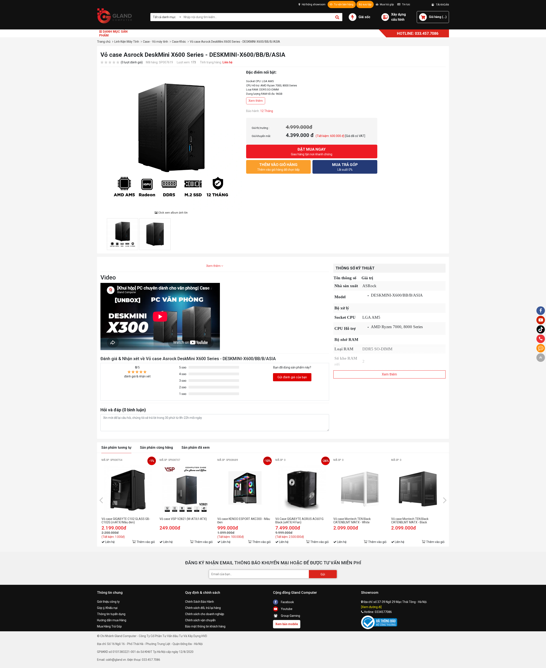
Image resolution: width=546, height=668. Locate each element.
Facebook (287, 602)
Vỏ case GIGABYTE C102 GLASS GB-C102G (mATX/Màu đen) (126, 520)
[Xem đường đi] (371, 607)
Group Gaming (290, 615)
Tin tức (405, 4)
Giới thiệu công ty (108, 601)
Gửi (323, 574)
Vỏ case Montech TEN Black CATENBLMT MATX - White (352, 520)
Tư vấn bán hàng (343, 4)
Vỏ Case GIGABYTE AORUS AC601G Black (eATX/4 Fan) (299, 520)
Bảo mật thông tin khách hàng (205, 626)
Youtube (286, 609)
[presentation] (101, 500)
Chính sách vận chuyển (200, 620)
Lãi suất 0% (345, 166)
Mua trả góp (386, 4)
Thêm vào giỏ (145, 542)
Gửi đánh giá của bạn (292, 377)
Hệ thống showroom (313, 4)
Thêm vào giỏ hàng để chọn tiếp (278, 166)
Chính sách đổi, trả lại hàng (203, 608)
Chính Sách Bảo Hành (199, 601)
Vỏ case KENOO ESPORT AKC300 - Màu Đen (243, 520)
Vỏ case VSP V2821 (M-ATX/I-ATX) (183, 519)
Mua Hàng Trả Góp (109, 626)
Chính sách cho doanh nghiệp (204, 614)
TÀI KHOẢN (441, 4)
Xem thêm (255, 100)
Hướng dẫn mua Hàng (111, 620)
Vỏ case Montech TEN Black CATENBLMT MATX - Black (409, 520)
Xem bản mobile (286, 624)
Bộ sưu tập (365, 4)
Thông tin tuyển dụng (111, 614)
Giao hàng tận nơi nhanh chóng (311, 151)
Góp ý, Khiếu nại (107, 608)
